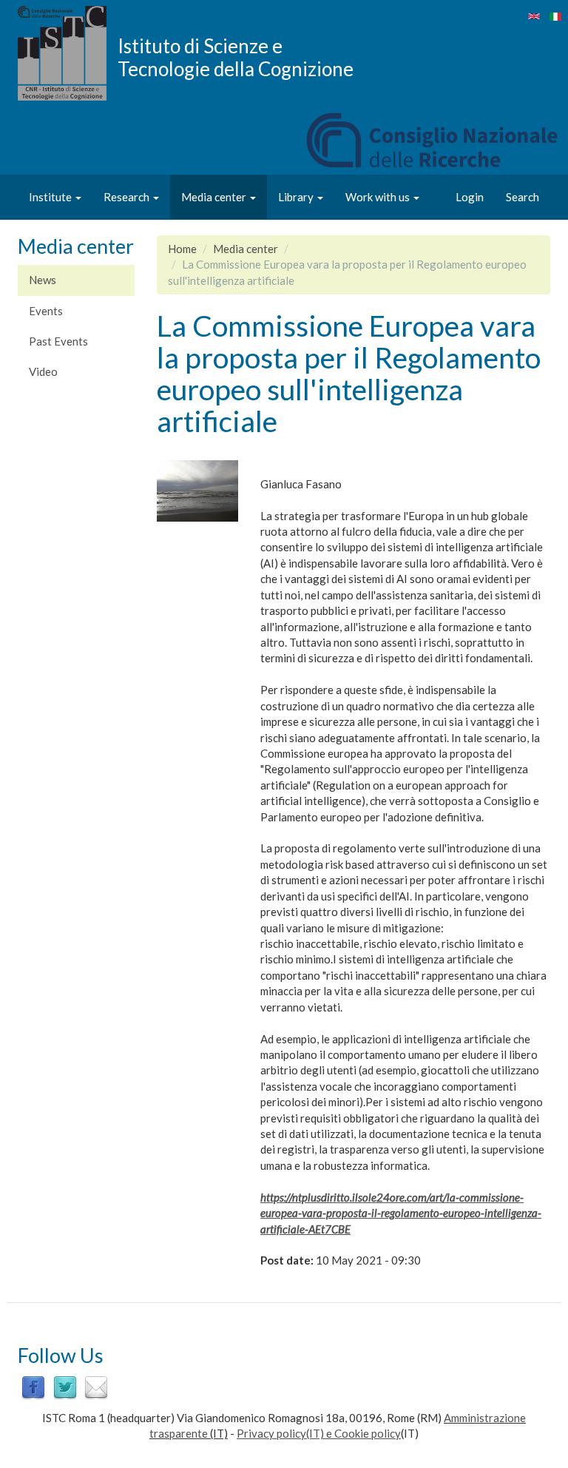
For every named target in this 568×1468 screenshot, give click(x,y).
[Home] (68, 53)
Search (522, 196)
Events (46, 310)
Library (297, 196)
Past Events (58, 341)
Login (470, 196)
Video (43, 371)
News (42, 279)
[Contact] (96, 1386)
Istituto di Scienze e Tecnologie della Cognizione (236, 57)
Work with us (378, 196)
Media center (214, 196)
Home (182, 248)
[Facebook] (33, 1386)
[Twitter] (65, 1386)
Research (128, 196)
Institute (51, 196)
